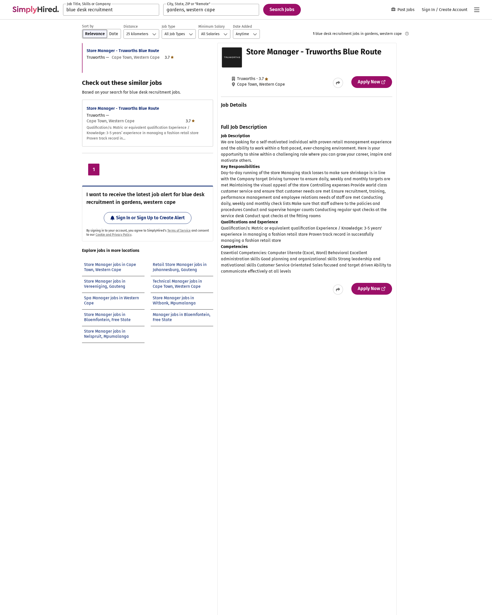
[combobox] (111, 10)
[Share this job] (338, 83)
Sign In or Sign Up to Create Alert (150, 218)
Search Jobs (282, 9)
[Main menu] (477, 10)
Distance (131, 26)
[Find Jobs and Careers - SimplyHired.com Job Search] (35, 10)
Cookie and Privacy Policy (113, 234)
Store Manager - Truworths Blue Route (123, 50)
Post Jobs (405, 9)
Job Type (168, 26)
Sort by (88, 26)
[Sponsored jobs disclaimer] (407, 34)
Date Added (242, 26)
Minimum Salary (211, 26)
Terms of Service (179, 230)
